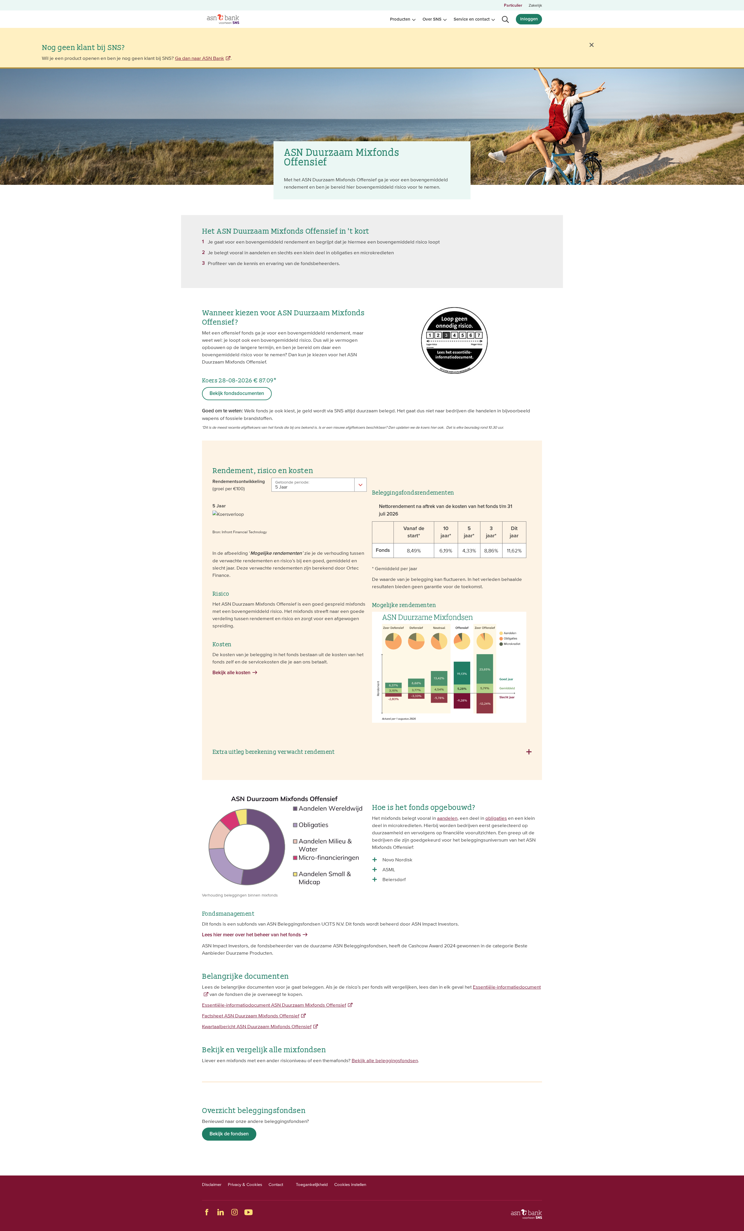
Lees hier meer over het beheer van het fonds (251, 935)
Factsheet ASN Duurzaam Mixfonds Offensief (250, 1016)
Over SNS (432, 19)
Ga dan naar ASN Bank (199, 58)
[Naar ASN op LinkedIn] (220, 1212)
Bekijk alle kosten (231, 672)
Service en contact (472, 19)
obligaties (496, 818)
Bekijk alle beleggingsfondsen (385, 1060)
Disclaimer (211, 1184)
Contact (276, 1184)
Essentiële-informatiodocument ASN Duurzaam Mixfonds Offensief (274, 1005)
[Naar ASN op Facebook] (206, 1212)
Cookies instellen (350, 1184)
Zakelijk (535, 5)
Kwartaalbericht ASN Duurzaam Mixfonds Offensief (257, 1026)
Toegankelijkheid (312, 1184)
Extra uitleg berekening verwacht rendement (273, 751)
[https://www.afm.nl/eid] (454, 372)
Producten (400, 19)
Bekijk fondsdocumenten (237, 393)
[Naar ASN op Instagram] (234, 1212)
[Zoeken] (505, 19)
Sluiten (591, 44)
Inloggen (529, 19)
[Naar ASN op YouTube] (248, 1212)
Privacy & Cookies (245, 1184)
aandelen (447, 818)
